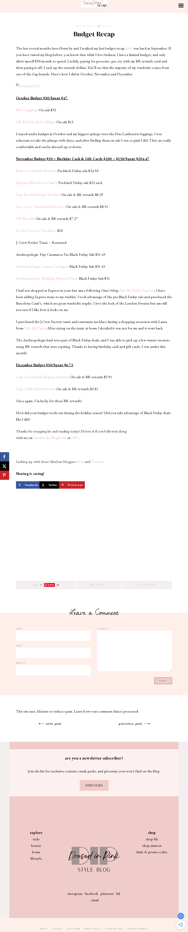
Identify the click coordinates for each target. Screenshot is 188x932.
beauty (36, 845)
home (36, 852)
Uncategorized (84, 26)
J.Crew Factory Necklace (36, 230)
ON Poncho (25, 218)
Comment (107, 26)
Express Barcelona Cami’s (36, 182)
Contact (57, 929)
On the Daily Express (137, 290)
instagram (75, 893)
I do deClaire (35, 328)
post (129, 48)
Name (20, 628)
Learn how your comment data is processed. (106, 711)
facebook (91, 893)
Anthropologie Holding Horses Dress (47, 278)
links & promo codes (151, 852)
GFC (75, 437)
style (36, 839)
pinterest (107, 893)
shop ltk (152, 839)
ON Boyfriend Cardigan (35, 121)
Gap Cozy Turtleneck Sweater (41, 206)
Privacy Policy (92, 929)
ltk (118, 893)
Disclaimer (74, 929)
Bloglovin (58, 437)
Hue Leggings (27, 110)
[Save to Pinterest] (4, 475)
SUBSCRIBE (94, 785)
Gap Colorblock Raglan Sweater (42, 376)
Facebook (41, 437)
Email (20, 646)
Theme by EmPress (137, 929)
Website (20, 663)
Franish (97, 461)
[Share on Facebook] (4, 456)
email (95, 900)
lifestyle (36, 858)
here (80, 461)
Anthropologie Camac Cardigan (42, 266)
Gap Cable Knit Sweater (36, 388)
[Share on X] (4, 466)
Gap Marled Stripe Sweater (38, 194)
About (44, 929)
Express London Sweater (36, 170)
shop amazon (152, 845)
